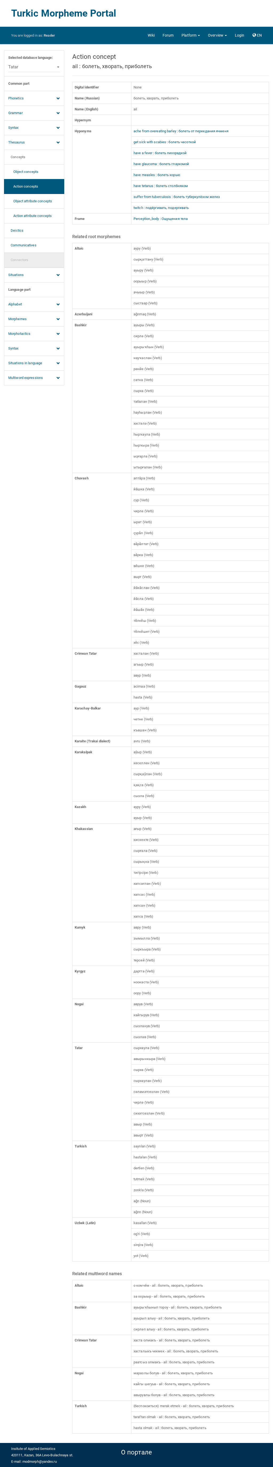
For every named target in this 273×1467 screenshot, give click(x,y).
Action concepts (23, 186)
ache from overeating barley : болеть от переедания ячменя (181, 131)
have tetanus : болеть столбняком (161, 186)
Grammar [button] (15, 113)
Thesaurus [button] (16, 142)
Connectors (18, 260)
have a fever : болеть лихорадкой (160, 153)
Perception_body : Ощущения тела (161, 219)
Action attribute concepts (30, 216)
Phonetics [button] (16, 98)
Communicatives (22, 245)
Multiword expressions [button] (25, 378)
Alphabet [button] (15, 304)
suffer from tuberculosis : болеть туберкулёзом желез (177, 197)
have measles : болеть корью (157, 175)
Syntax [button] (13, 128)
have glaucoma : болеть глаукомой (161, 164)
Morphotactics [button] (19, 334)
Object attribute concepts (30, 201)
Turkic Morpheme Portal (63, 13)
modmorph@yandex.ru (39, 1462)
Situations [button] (16, 275)
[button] (191, 35)
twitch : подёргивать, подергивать (161, 208)
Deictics (15, 230)
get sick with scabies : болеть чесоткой (165, 142)
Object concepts (23, 172)
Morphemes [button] (17, 319)
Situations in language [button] (25, 363)
